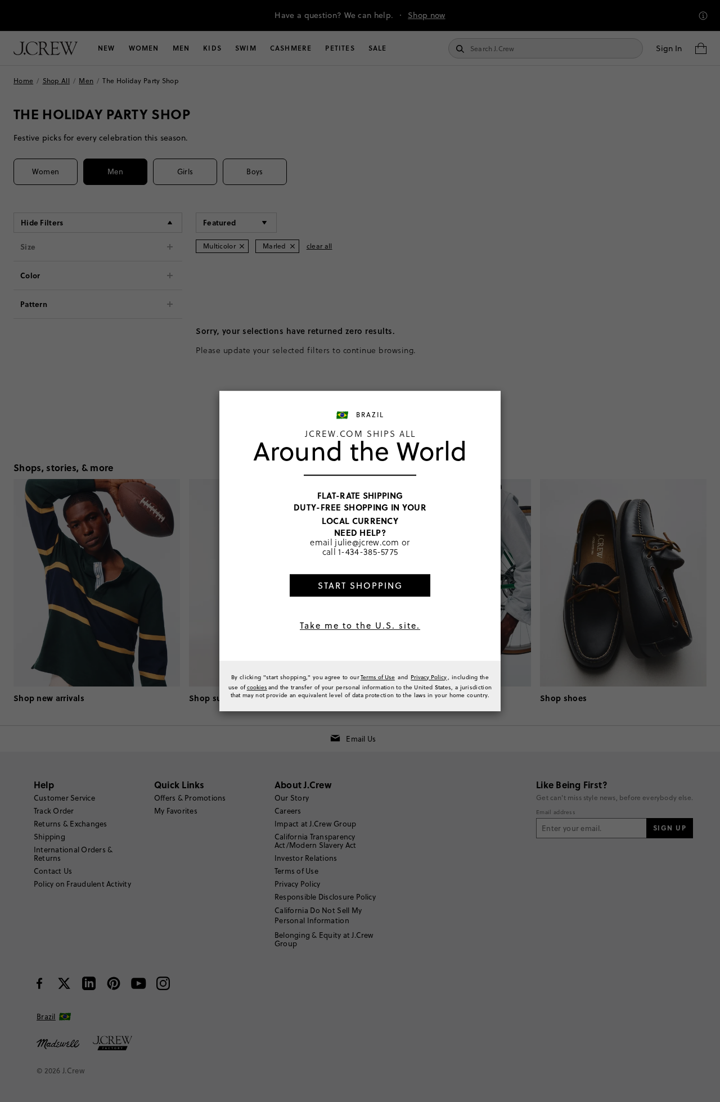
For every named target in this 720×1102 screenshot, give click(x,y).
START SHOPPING (360, 585)
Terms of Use (378, 677)
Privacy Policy (429, 677)
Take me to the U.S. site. (360, 625)
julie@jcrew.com (367, 542)
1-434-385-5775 (368, 551)
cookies (257, 687)
